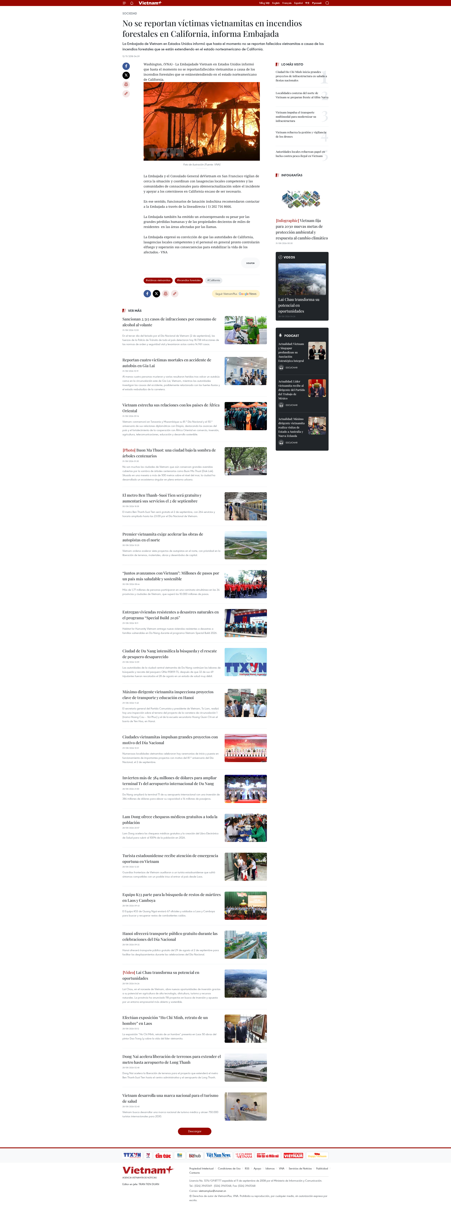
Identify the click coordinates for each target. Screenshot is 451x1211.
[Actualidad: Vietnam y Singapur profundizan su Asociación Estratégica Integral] (317, 350)
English (276, 3)
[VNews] (148, 1155)
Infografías (291, 175)
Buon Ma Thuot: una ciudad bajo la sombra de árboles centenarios (169, 452)
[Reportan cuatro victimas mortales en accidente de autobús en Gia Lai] (246, 371)
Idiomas (270, 1168)
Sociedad (129, 13)
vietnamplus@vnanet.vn (212, 1191)
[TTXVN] (132, 1155)
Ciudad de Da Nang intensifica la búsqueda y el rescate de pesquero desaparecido (169, 653)
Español (298, 3)
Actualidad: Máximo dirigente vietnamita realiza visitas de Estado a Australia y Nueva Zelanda (291, 427)
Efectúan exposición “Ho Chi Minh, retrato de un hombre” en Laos (165, 1020)
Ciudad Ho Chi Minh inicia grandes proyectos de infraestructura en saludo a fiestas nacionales (301, 76)
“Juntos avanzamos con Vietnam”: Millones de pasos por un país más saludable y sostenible (170, 575)
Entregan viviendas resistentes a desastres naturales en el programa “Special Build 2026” (170, 614)
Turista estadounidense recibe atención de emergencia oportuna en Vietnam (170, 858)
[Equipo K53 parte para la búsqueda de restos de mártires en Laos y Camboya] (246, 906)
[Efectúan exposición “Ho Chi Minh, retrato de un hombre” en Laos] (246, 1029)
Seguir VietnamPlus (226, 293)
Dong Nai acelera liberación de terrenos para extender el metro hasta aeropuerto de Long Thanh (171, 1059)
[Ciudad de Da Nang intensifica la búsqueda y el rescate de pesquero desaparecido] (246, 662)
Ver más (135, 310)
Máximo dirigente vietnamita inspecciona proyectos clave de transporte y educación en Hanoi (168, 694)
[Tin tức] (163, 1155)
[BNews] (180, 1155)
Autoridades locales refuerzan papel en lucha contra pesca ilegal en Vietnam (300, 154)
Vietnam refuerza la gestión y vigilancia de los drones (301, 134)
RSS (247, 1168)
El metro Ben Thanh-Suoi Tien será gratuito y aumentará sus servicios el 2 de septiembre (161, 497)
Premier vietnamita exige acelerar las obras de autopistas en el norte (162, 536)
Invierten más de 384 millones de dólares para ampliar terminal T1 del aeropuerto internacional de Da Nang (169, 780)
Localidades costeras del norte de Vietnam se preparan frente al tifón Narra (302, 95)
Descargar (194, 1131)
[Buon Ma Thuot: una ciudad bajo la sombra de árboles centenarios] (246, 461)
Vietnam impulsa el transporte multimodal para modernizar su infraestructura (296, 116)
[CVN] (244, 1155)
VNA (281, 1168)
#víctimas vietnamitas (158, 280)
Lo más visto (292, 64)
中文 (307, 3)
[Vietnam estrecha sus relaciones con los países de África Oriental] (246, 416)
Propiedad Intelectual (201, 1168)
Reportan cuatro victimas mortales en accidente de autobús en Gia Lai (166, 362)
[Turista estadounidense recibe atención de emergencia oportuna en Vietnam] (246, 867)
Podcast (291, 335)
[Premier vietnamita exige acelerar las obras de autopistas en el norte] (246, 545)
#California (213, 280)
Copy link (126, 93)
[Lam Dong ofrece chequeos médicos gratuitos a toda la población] (246, 828)
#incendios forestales (189, 280)
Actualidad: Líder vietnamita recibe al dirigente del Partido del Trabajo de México (291, 389)
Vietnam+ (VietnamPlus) (150, 3)
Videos (289, 257)
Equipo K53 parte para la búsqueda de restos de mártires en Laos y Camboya (171, 897)
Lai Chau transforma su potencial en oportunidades (160, 975)
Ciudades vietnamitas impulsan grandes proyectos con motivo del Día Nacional (170, 739)
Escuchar (291, 367)
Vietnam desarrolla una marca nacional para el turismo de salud (170, 1098)
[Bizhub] (194, 1155)
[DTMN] (268, 1155)
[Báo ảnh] (293, 1155)
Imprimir (126, 84)
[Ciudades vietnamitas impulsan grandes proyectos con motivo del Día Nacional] (246, 748)
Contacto (194, 1172)
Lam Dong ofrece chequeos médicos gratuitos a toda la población (169, 819)
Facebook (126, 66)
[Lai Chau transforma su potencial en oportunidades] (246, 983)
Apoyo (257, 1168)
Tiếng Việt (264, 3)
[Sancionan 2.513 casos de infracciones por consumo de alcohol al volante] (246, 330)
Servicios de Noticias (300, 1168)
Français (287, 3)
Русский (317, 3)
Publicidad (322, 1168)
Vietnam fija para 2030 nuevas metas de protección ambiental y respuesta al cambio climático (302, 229)
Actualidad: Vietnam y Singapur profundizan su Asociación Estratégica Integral (291, 352)
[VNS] (218, 1155)
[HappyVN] (317, 1155)
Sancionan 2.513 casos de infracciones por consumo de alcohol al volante (169, 321)
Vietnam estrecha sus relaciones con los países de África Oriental (171, 407)
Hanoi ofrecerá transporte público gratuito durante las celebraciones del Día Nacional (170, 936)
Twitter (126, 75)
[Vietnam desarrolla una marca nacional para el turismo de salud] (246, 1106)
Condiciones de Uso (229, 1168)
